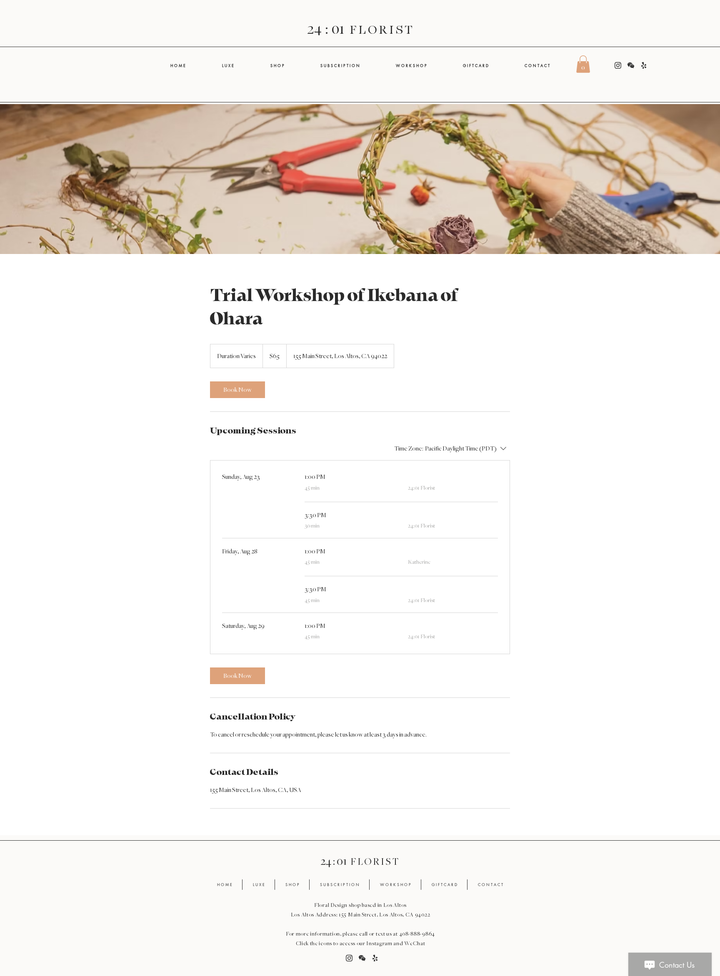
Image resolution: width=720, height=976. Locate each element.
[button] (583, 64)
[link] (237, 389)
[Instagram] (618, 65)
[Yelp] (643, 65)
